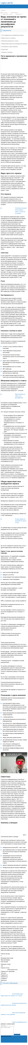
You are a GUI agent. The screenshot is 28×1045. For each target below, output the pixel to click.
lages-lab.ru (7, 3)
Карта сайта (11, 1040)
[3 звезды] (4, 969)
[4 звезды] (5, 969)
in (23, 1044)
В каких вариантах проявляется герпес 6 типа (20, 520)
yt (13, 1044)
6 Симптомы (4, 49)
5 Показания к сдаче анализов (9, 46)
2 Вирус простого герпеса (8, 38)
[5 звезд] (6, 969)
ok (9, 1044)
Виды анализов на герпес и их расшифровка (20, 395)
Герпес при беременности (19, 1022)
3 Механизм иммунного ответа (9, 41)
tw (19, 1044)
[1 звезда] (1, 969)
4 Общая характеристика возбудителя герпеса (14, 43)
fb (16, 1044)
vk (26, 1044)
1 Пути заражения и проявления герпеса (12, 35)
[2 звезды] (2, 969)
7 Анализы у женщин (6, 52)
